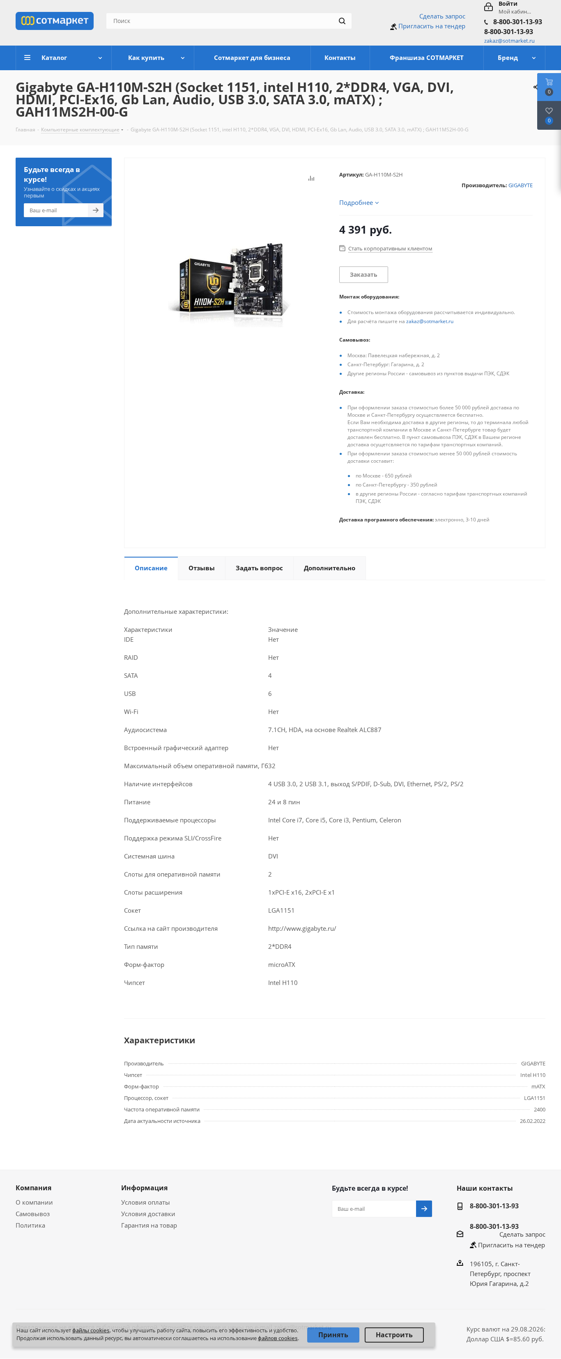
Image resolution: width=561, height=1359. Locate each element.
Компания (33, 1187)
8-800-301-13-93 (517, 21)
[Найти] (342, 21)
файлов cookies (278, 1338)
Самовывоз (33, 1214)
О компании (34, 1202)
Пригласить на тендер (431, 26)
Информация (144, 1187)
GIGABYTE (520, 185)
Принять (333, 1334)
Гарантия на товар (149, 1225)
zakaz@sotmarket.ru (429, 321)
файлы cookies (91, 1330)
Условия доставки (148, 1214)
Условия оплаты (145, 1202)
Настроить (394, 1334)
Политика (30, 1225)
